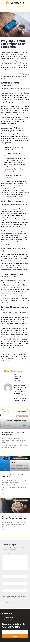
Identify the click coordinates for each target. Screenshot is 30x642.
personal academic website (14, 294)
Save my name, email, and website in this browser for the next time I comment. (14, 597)
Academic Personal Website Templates (13, 476)
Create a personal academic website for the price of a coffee (15, 518)
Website (5, 588)
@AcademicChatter (12, 339)
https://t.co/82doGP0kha (14, 169)
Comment (6, 554)
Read (3, 451)
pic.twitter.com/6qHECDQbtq (13, 171)
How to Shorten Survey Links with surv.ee (13, 434)
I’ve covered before (16, 261)
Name (5, 573)
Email (4, 581)
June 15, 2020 (8, 178)
